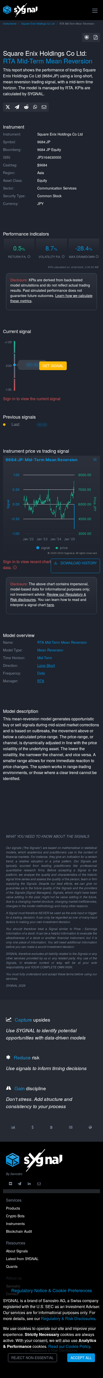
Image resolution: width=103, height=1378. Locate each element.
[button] (87, 37)
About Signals (17, 1250)
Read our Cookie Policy (69, 1346)
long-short (46, 665)
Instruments (9, 23)
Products (13, 1208)
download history (78, 562)
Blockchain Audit (19, 1231)
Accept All (81, 1357)
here (50, 604)
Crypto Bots (15, 1215)
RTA (40, 680)
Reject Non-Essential (32, 1357)
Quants (12, 1266)
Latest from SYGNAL (22, 1258)
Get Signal (53, 365)
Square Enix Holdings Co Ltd (38, 23)
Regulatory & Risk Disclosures (68, 1318)
